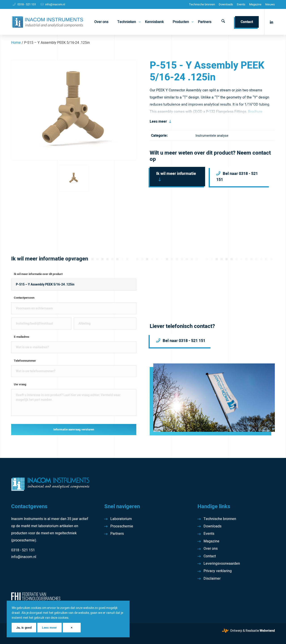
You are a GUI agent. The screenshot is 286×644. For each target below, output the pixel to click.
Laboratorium (121, 519)
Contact (210, 556)
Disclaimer (212, 578)
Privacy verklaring (218, 571)
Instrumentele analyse (212, 135)
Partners (117, 533)
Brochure (255, 111)
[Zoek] (223, 22)
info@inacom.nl (55, 4)
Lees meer (158, 121)
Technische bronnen (202, 4)
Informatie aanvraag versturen (73, 429)
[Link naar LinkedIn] (271, 21)
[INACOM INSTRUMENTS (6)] (48, 22)
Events (241, 4)
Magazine (255, 4)
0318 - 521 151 (26, 4)
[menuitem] (202, 4)
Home (16, 42)
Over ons (211, 548)
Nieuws (270, 4)
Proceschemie (121, 526)
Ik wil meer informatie (176, 174)
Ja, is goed (24, 627)
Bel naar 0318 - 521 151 (237, 177)
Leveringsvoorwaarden (222, 563)
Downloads (226, 4)
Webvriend (267, 630)
